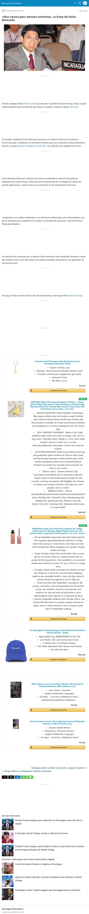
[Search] (75, 3)
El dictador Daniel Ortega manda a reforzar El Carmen (41, 833)
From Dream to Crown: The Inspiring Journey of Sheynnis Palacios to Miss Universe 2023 (57, 722)
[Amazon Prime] (82, 613)
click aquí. (74, 107)
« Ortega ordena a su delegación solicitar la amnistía (26, 771)
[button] (5, 777)
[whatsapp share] (24, 778)
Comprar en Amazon (58, 390)
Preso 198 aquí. (76, 295)
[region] (44, 89)
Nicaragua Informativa (12, 3)
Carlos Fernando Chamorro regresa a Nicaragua (38, 864)
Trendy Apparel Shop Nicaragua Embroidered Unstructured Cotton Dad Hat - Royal (57, 631)
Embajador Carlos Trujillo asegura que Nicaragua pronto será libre (47, 890)
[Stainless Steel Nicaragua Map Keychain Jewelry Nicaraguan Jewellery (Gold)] (16, 367)
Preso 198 (29, 103)
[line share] (30, 778)
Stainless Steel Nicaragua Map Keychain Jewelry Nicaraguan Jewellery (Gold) (57, 362)
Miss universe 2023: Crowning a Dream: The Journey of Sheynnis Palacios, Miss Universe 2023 (57, 685)
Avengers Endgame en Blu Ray (31, 146)
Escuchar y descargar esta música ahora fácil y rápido (28, 859)
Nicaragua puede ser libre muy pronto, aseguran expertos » (59, 768)
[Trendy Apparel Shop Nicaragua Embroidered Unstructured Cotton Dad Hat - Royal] (16, 651)
